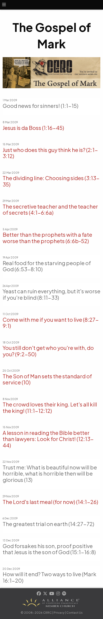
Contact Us (74, 612)
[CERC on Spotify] (64, 594)
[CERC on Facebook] (39, 594)
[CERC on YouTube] (52, 594)
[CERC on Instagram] (58, 594)
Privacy (59, 612)
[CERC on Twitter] (45, 594)
